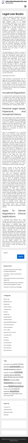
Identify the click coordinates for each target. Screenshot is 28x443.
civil (20, 369)
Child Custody (7, 307)
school (13, 393)
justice (15, 383)
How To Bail (7, 330)
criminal (18, 372)
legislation (19, 386)
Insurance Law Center (10, 332)
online (12, 389)
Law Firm (6, 337)
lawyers (6, 386)
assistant (15, 364)
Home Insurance (8, 327)
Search (6, 253)
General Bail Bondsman (10, 322)
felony (6, 379)
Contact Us (7, 407)
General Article (8, 319)
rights (10, 393)
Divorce (6, 312)
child (17, 369)
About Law (6, 299)
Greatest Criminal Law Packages (13, 287)
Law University (7, 345)
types (5, 395)
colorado (6, 372)
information (13, 380)
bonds (6, 369)
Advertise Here (8, 409)
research (6, 393)
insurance (8, 382)
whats (11, 395)
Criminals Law (7, 309)
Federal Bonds (7, 317)
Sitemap (6, 415)
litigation (5, 388)
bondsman (12, 369)
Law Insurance (7, 342)
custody (6, 375)
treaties (20, 393)
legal (11, 386)
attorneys (7, 367)
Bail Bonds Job (8, 301)
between (22, 366)
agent (7, 364)
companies (11, 372)
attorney (20, 364)
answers (11, 364)
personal (16, 389)
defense (11, 375)
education (16, 377)
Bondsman (7, 304)
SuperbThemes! (14, 440)
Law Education (8, 335)
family (21, 377)
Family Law (6, 314)
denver (6, 377)
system (17, 393)
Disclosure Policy (8, 412)
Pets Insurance (8, 350)
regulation (14, 391)
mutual (9, 388)
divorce (10, 377)
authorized (15, 366)
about (5, 364)
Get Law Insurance (9, 324)
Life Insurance (7, 348)
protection (6, 391)
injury (17, 380)
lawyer (19, 383)
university (8, 395)
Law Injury (6, 340)
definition (17, 375)
